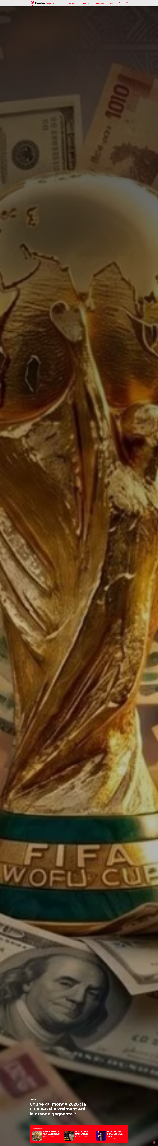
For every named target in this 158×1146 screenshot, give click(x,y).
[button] (120, 3)
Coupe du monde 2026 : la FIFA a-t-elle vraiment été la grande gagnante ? (58, 1109)
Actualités (110, 1138)
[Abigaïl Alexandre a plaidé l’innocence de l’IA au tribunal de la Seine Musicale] (101, 1136)
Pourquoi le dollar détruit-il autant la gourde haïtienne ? (82, 1133)
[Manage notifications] (154, 1142)
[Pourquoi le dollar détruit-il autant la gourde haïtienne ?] (69, 1136)
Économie (33, 1099)
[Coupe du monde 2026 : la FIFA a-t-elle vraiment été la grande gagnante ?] (79, 573)
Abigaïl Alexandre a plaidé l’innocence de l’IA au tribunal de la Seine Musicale (116, 1134)
